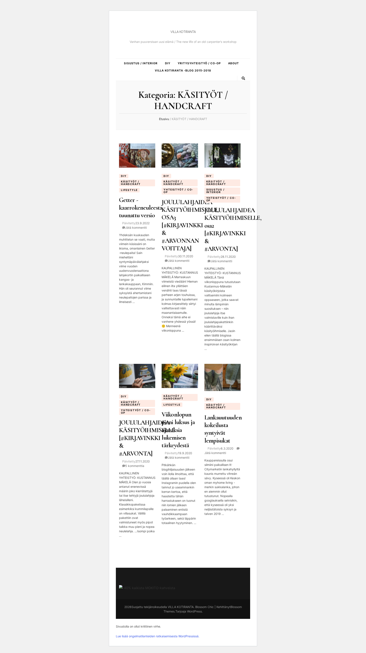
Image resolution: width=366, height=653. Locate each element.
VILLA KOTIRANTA (183, 32)
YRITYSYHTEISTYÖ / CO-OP (199, 63)
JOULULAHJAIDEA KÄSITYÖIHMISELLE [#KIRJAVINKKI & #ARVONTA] (147, 438)
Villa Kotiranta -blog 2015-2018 (183, 70)
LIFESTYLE (129, 190)
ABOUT (233, 63)
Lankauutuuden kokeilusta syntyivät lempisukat (223, 428)
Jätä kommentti (136, 227)
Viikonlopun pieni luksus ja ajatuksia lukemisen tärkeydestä (178, 430)
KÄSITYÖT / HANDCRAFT (131, 183)
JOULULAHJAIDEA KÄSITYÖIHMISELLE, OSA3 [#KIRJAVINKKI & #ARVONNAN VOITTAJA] (190, 225)
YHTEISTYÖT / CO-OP (178, 191)
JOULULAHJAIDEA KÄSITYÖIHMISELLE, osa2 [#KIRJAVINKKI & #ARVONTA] (232, 229)
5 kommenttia (134, 466)
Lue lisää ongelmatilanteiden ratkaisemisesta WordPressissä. (157, 636)
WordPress (194, 611)
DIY (167, 63)
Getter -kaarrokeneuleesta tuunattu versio (140, 207)
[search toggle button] (244, 78)
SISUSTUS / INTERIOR (141, 63)
